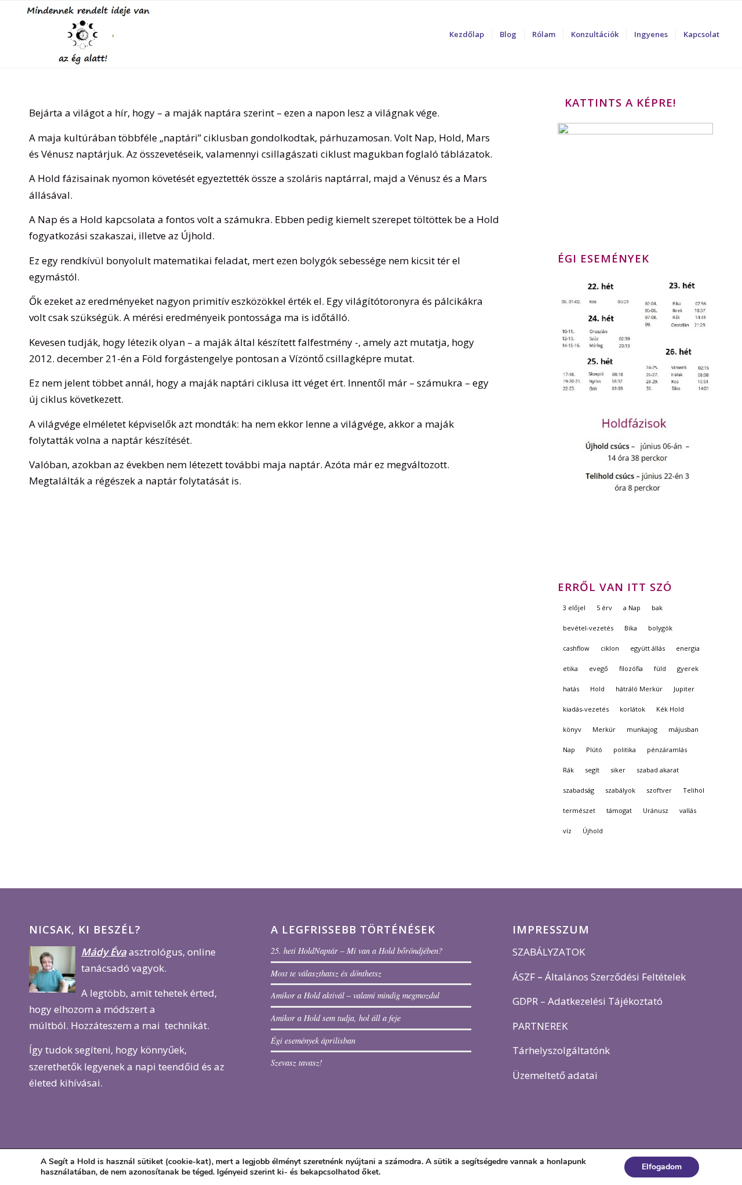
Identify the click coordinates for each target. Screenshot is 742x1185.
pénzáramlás (667, 749)
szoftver (659, 790)
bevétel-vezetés (588, 628)
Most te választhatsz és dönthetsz (326, 973)
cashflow (576, 648)
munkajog (642, 729)
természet (579, 810)
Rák (568, 769)
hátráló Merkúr (639, 688)
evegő (598, 668)
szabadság (578, 790)
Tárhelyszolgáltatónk (561, 1050)
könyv (572, 729)
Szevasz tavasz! (296, 1062)
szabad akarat (657, 769)
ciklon (610, 648)
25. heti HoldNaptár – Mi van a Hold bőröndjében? (356, 950)
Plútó (594, 749)
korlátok (632, 709)
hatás (571, 688)
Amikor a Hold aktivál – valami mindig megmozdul (355, 995)
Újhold (593, 830)
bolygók (660, 628)
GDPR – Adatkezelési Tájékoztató (587, 1001)
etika (570, 668)
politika (624, 749)
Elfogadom (662, 1166)
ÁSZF (523, 976)
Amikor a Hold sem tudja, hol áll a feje (336, 1017)
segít (592, 769)
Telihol (693, 790)
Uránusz (655, 810)
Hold (597, 688)
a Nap (632, 607)
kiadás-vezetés (586, 709)
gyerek (688, 668)
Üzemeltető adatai (555, 1075)
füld (660, 668)
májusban (683, 729)
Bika (630, 628)
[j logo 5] (90, 34)
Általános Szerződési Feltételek (615, 976)
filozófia (631, 668)
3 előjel (574, 607)
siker (617, 769)
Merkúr (604, 729)
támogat (619, 810)
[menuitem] (467, 34)
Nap (569, 749)
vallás (687, 810)
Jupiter (684, 688)
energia (688, 648)
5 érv (604, 607)
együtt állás (647, 648)
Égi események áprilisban (313, 1040)
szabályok (620, 790)
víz (567, 830)
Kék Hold (670, 709)
